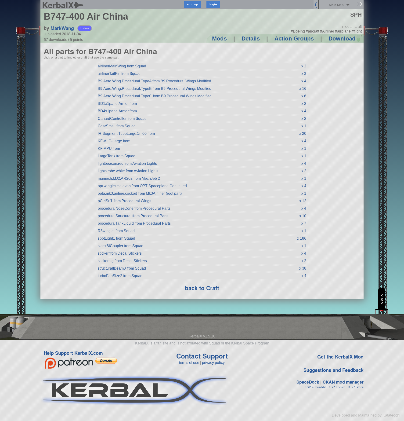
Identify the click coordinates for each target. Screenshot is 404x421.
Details (251, 38)
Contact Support (202, 356)
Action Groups (294, 38)
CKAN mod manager (343, 382)
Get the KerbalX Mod (340, 356)
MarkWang (62, 28)
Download (342, 38)
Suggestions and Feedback (333, 369)
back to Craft (202, 288)
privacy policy (213, 363)
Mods (219, 38)
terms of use (189, 363)
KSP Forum (337, 387)
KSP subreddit (315, 387)
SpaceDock (307, 382)
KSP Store (356, 387)
